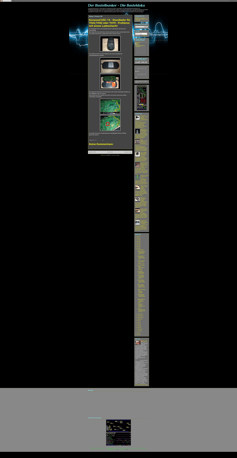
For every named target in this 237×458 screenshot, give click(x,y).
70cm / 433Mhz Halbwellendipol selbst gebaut (143, 153)
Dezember (140, 249)
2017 (138, 239)
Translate (144, 35)
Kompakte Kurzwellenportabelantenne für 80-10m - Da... (141, 310)
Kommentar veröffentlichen (97, 146)
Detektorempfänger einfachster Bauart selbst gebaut (141, 301)
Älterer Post (128, 152)
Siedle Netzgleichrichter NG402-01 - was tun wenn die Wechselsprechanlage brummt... (141, 142)
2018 (138, 238)
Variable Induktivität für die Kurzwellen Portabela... (141, 291)
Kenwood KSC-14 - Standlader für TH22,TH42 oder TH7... (141, 257)
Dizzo (117, 449)
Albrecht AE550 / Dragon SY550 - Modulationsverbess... (141, 286)
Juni (139, 322)
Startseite (110, 152)
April (139, 325)
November (140, 313)
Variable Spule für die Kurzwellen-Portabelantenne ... (141, 296)
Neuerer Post (92, 152)
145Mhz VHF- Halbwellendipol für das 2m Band (144, 130)
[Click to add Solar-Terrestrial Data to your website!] (141, 109)
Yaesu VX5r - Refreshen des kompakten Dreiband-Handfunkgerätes (143, 199)
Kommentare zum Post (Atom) (112, 155)
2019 (138, 236)
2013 (138, 246)
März (139, 327)
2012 (138, 248)
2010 (138, 334)
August (139, 319)
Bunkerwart (144, 341)
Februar (139, 329)
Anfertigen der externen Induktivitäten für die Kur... (141, 305)
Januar (139, 330)
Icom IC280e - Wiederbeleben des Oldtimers (140, 272)
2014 (138, 244)
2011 (138, 332)
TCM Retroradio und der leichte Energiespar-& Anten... (140, 277)
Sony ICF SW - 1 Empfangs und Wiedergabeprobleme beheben (144, 222)
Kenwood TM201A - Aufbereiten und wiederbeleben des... (141, 253)
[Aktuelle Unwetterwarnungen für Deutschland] (140, 46)
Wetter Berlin (137, 42)
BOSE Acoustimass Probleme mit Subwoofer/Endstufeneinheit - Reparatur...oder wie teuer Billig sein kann (141, 165)
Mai (138, 324)
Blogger (127, 449)
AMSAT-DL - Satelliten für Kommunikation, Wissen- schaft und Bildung (141, 19)
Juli (138, 320)
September (140, 317)
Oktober (139, 315)
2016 (138, 241)
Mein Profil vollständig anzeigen (141, 384)
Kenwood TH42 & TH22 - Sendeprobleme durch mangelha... (141, 267)
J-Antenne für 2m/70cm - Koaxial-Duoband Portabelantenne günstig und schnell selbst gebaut (141, 118)
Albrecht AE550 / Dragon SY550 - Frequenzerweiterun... (141, 281)
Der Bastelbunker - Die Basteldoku (116, 5)
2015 (138, 243)
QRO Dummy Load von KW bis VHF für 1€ (144, 176)
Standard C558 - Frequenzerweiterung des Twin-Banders (144, 211)
